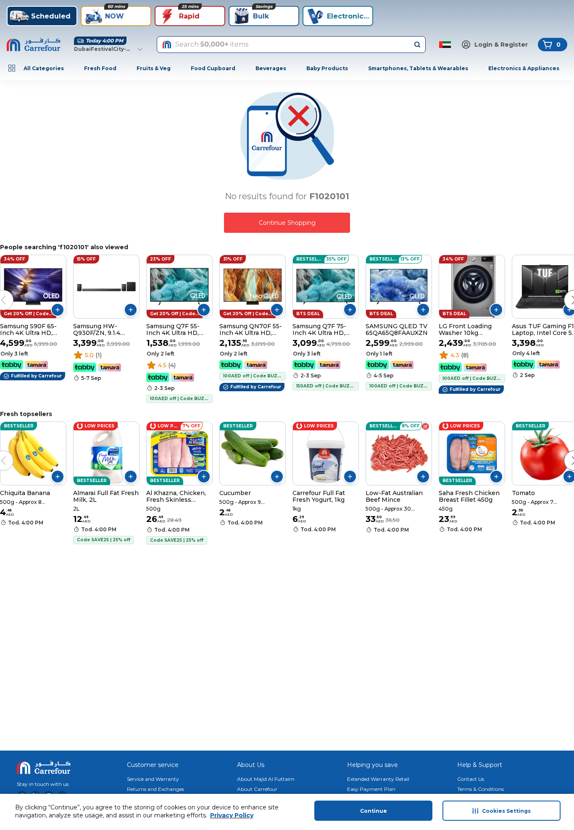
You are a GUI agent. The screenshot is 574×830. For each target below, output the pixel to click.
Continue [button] (373, 811)
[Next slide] (565, 291)
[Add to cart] (57, 309)
